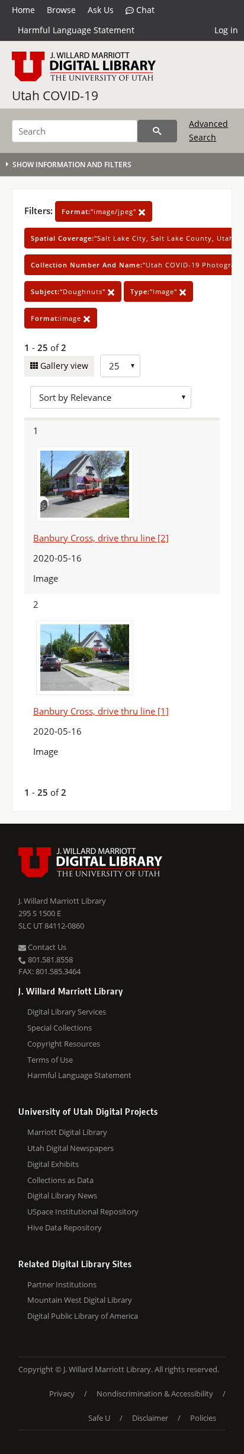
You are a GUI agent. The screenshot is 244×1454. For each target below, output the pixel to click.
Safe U (99, 1417)
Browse (61, 9)
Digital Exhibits (53, 1164)
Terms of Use (50, 1059)
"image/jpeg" (100, 211)
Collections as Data (60, 1180)
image (57, 318)
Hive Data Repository (64, 1227)
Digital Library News (62, 1195)
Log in (226, 30)
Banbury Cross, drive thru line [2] (101, 538)
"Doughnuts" (69, 291)
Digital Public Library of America (82, 1315)
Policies (203, 1417)
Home (23, 9)
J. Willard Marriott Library (62, 900)
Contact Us (46, 947)
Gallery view (63, 365)
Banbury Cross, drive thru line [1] (101, 711)
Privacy (62, 1393)
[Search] (157, 131)
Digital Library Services (66, 1011)
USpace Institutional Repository (83, 1211)
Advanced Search (208, 130)
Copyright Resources (63, 1043)
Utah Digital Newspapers (70, 1148)
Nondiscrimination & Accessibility (155, 1393)
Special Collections (59, 1027)
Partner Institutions (62, 1284)
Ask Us (101, 9)
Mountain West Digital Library (79, 1299)
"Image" (154, 291)
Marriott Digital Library (67, 1132)
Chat (144, 9)
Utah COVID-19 (55, 95)
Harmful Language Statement (76, 30)
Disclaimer (150, 1417)
